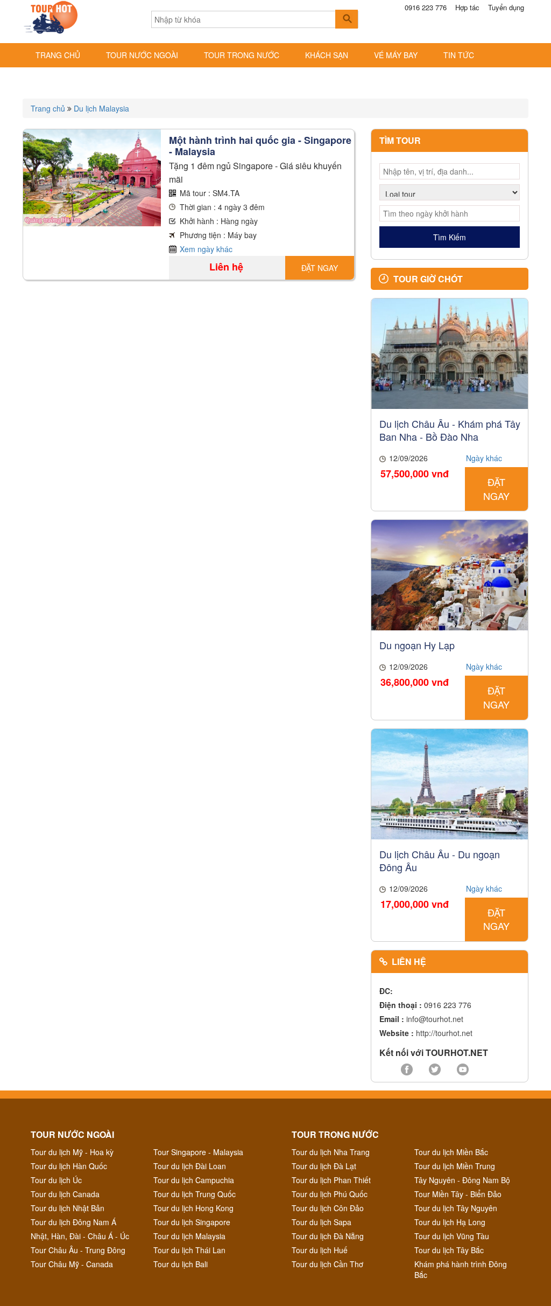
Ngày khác (484, 458)
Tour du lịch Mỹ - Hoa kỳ (72, 1152)
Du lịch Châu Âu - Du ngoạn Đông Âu (439, 860)
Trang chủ (48, 108)
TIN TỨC (458, 55)
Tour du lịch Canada (65, 1194)
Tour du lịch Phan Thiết (331, 1180)
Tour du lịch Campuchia (193, 1180)
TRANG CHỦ (58, 55)
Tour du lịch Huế (320, 1250)
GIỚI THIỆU (56, 78)
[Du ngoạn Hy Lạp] (449, 574)
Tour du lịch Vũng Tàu (451, 1236)
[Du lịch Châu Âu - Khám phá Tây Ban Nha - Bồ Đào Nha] (449, 352)
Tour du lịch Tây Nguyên (455, 1208)
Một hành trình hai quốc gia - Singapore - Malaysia (260, 145)
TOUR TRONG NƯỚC (241, 55)
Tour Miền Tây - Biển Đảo (457, 1194)
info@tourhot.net (434, 1018)
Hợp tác (467, 7)
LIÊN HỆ (116, 78)
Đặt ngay (319, 267)
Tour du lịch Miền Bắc (451, 1152)
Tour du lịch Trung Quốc (194, 1194)
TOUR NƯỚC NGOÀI (142, 55)
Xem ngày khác (206, 249)
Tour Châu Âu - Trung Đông (78, 1250)
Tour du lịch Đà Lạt (324, 1166)
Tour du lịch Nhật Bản (67, 1208)
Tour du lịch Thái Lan (189, 1250)
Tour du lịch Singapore (191, 1222)
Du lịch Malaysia (101, 108)
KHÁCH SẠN (326, 55)
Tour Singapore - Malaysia (198, 1152)
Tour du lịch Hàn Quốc (69, 1166)
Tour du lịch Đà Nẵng (328, 1236)
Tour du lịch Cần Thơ (327, 1264)
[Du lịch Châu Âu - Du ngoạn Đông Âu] (449, 782)
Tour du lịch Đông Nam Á (73, 1222)
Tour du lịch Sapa (321, 1222)
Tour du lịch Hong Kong (193, 1208)
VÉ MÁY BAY (396, 55)
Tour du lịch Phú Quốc (330, 1194)
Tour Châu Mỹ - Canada (72, 1264)
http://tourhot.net (444, 1032)
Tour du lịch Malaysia (189, 1236)
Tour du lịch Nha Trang (331, 1152)
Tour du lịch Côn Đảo (328, 1208)
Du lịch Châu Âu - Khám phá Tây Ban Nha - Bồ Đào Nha (449, 429)
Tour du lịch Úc (56, 1180)
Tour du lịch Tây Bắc (449, 1250)
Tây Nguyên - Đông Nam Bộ (462, 1180)
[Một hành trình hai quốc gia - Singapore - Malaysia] (92, 176)
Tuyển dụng (506, 7)
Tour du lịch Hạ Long (449, 1222)
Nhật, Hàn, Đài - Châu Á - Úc (80, 1236)
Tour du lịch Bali (180, 1264)
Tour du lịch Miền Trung (454, 1166)
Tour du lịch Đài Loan (189, 1166)
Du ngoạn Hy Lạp (417, 645)
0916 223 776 (426, 7)
